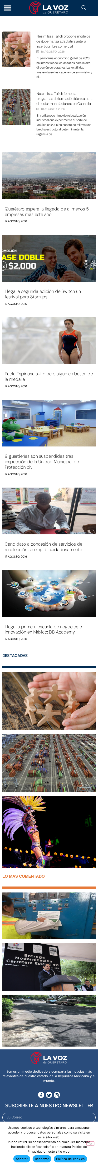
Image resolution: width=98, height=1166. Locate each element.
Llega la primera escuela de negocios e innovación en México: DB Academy (43, 629)
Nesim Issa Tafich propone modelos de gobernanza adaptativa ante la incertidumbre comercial (63, 41)
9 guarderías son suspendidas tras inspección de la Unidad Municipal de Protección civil (42, 461)
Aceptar (22, 1159)
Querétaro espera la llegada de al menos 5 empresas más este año (47, 211)
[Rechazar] (90, 1143)
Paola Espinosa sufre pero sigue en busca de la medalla (49, 376)
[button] (7, 8)
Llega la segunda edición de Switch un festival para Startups (43, 294)
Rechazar (42, 1159)
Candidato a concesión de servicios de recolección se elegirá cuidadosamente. (44, 547)
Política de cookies (70, 1159)
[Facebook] (41, 1095)
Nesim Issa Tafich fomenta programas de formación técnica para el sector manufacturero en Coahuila (64, 99)
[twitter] (49, 1095)
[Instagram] (57, 1095)
